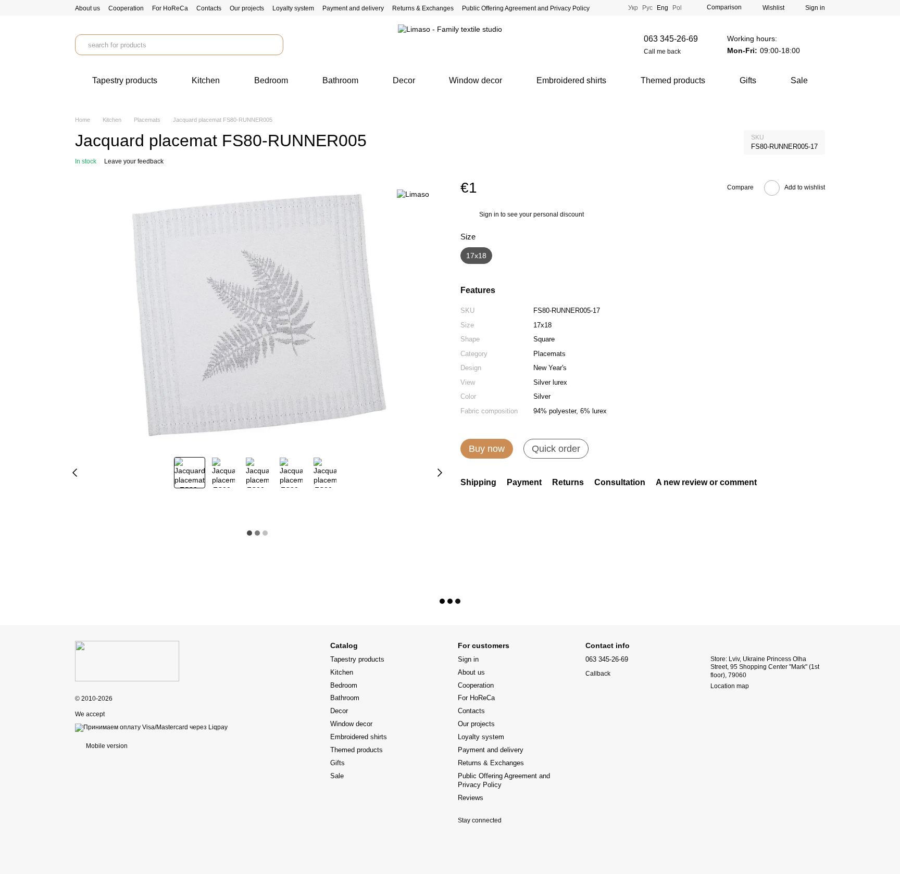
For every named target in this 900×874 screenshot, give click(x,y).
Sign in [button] (489, 215)
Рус (647, 8)
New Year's (550, 368)
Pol (677, 8)
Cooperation (126, 8)
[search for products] (272, 44)
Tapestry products (124, 80)
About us (87, 8)
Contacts (208, 8)
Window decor (475, 80)
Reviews (470, 798)
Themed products (673, 80)
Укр (633, 8)
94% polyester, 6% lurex (570, 411)
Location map (729, 686)
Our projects (247, 8)
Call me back (662, 51)
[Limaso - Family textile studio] (127, 660)
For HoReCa (170, 8)
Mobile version (106, 746)
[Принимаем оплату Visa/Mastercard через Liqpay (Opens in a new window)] (151, 727)
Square (544, 340)
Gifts (748, 80)
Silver (542, 397)
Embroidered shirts (571, 80)
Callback (597, 673)
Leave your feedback (134, 161)
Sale (799, 80)
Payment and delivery (353, 8)
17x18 (542, 325)
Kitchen (206, 80)
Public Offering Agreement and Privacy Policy (526, 8)
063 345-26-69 (671, 38)
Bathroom (340, 80)
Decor (404, 80)
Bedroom (271, 80)
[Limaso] (413, 193)
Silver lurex (550, 382)
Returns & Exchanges (423, 8)
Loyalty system (293, 8)
